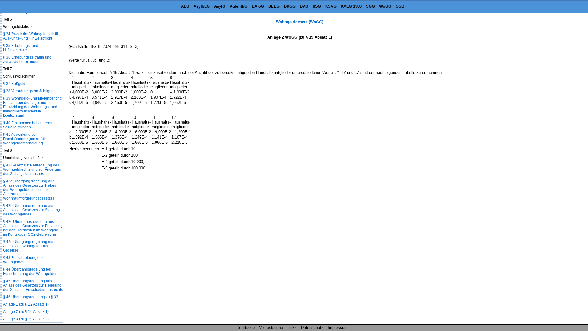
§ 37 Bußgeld (14, 84)
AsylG (219, 6)
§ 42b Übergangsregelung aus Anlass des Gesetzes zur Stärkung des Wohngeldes (31, 210)
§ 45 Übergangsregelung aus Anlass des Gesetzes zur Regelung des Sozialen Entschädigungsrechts (33, 285)
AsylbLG (202, 6)
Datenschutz (312, 327)
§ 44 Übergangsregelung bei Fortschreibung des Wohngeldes (30, 271)
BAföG (258, 6)
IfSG (317, 6)
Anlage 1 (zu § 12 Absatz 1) (26, 304)
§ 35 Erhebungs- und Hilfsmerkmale (20, 48)
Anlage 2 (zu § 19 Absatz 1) (26, 312)
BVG (304, 6)
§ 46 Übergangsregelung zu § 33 (30, 297)
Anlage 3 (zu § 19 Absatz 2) (26, 319)
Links (292, 327)
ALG (185, 6)
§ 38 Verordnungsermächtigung (29, 91)
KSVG (331, 6)
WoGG (385, 6)
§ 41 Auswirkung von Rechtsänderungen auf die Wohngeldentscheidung (25, 138)
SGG (370, 6)
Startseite (246, 327)
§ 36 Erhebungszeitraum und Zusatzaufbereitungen (27, 59)
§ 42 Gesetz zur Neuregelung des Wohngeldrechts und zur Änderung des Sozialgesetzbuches (32, 169)
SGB (400, 6)
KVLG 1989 (351, 6)
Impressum (338, 327)
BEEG (274, 6)
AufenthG (238, 6)
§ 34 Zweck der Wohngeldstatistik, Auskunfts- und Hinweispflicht (31, 36)
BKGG (290, 6)
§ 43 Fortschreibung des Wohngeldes (23, 260)
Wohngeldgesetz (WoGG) (299, 22)
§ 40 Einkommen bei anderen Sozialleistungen (27, 125)
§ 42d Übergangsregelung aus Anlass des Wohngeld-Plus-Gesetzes (28, 246)
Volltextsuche (271, 327)
